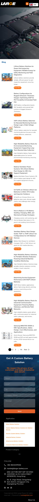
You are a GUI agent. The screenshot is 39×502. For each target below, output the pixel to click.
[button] (27, 3)
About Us (31, 500)
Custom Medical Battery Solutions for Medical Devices (19, 429)
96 (21, 349)
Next (25, 349)
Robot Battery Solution (12, 424)
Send (19, 411)
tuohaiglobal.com (27, 495)
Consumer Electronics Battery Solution (17, 445)
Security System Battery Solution (15, 433)
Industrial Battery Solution (13, 437)
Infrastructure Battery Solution (14, 441)
